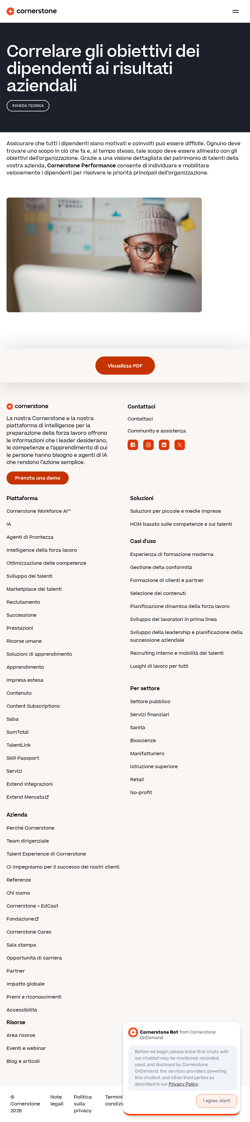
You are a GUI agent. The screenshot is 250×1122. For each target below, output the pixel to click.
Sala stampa (21, 945)
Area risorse (21, 1035)
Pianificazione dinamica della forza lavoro (179, 606)
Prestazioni (20, 628)
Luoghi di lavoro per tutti (159, 666)
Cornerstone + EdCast (32, 906)
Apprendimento (25, 667)
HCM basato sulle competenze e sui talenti (181, 524)
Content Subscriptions (33, 706)
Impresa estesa (25, 680)
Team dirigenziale (28, 841)
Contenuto (19, 693)
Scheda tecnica (28, 105)
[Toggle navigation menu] (233, 11)
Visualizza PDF (125, 366)
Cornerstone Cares (29, 932)
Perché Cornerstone (30, 828)
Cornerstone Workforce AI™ (39, 511)
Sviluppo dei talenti (29, 576)
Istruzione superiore (154, 766)
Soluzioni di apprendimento (39, 654)
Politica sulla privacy (83, 1104)
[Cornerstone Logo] (32, 11)
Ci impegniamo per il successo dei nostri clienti (63, 867)
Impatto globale (26, 984)
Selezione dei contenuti (158, 593)
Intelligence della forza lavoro (42, 550)
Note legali (56, 1100)
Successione (21, 615)
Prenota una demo (37, 478)
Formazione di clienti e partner (167, 580)
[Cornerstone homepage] (64, 406)
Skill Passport (23, 758)
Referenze (19, 880)
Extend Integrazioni (30, 784)
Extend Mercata (25, 797)
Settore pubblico (150, 701)
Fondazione (20, 919)
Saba (13, 719)
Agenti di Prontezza (30, 537)
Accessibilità (22, 1010)
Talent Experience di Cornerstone (46, 854)
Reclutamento (23, 602)
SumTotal (18, 732)
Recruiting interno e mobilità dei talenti (177, 653)
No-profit (141, 792)
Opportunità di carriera (34, 958)
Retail (137, 779)
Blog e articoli (23, 1061)
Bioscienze (143, 740)
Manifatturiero (147, 753)
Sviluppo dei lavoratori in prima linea (173, 619)
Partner (16, 971)
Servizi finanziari (149, 714)
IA (9, 524)
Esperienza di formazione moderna (172, 554)
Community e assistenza (157, 431)
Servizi (14, 771)
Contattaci (140, 419)
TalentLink (19, 745)
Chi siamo (18, 893)
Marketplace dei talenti (34, 589)
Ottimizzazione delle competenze (46, 563)
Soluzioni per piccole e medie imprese (175, 511)
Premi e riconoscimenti (34, 997)
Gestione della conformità (161, 567)
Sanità (137, 727)
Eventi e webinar (26, 1048)
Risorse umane (24, 641)
